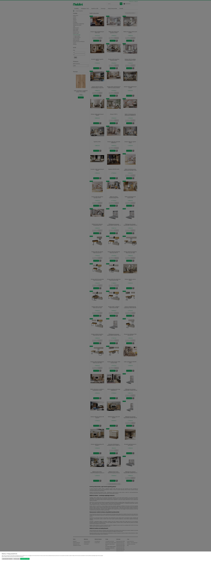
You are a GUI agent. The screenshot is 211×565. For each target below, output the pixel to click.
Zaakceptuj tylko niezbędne (7, 558)
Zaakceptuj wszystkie (25, 558)
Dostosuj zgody (16, 558)
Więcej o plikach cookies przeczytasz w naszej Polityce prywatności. (13, 556)
